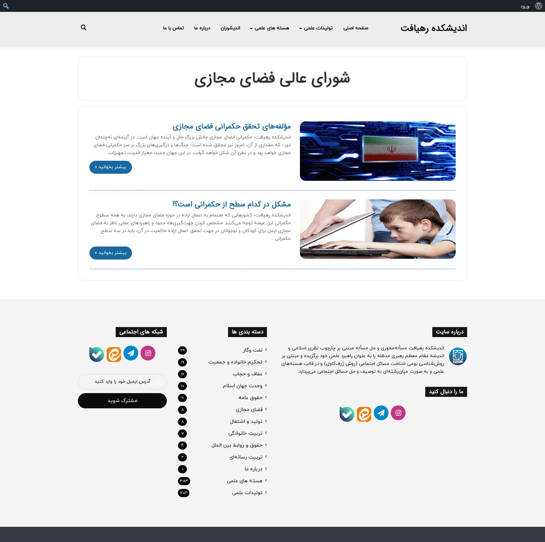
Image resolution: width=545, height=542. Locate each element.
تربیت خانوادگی (245, 433)
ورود (525, 6)
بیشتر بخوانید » (110, 167)
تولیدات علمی (318, 28)
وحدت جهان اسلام (242, 385)
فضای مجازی (249, 409)
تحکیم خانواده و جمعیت (235, 362)
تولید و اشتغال (246, 421)
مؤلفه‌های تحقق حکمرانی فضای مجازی (232, 126)
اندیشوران (230, 28)
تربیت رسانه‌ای (245, 457)
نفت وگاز (252, 350)
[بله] (347, 414)
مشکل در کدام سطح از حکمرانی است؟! (231, 204)
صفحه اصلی (355, 28)
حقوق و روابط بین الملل (236, 445)
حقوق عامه (250, 397)
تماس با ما (173, 28)
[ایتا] (364, 414)
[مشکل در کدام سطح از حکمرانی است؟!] (378, 229)
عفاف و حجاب (247, 374)
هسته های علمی (272, 28)
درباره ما (202, 28)
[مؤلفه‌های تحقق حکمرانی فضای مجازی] (378, 151)
